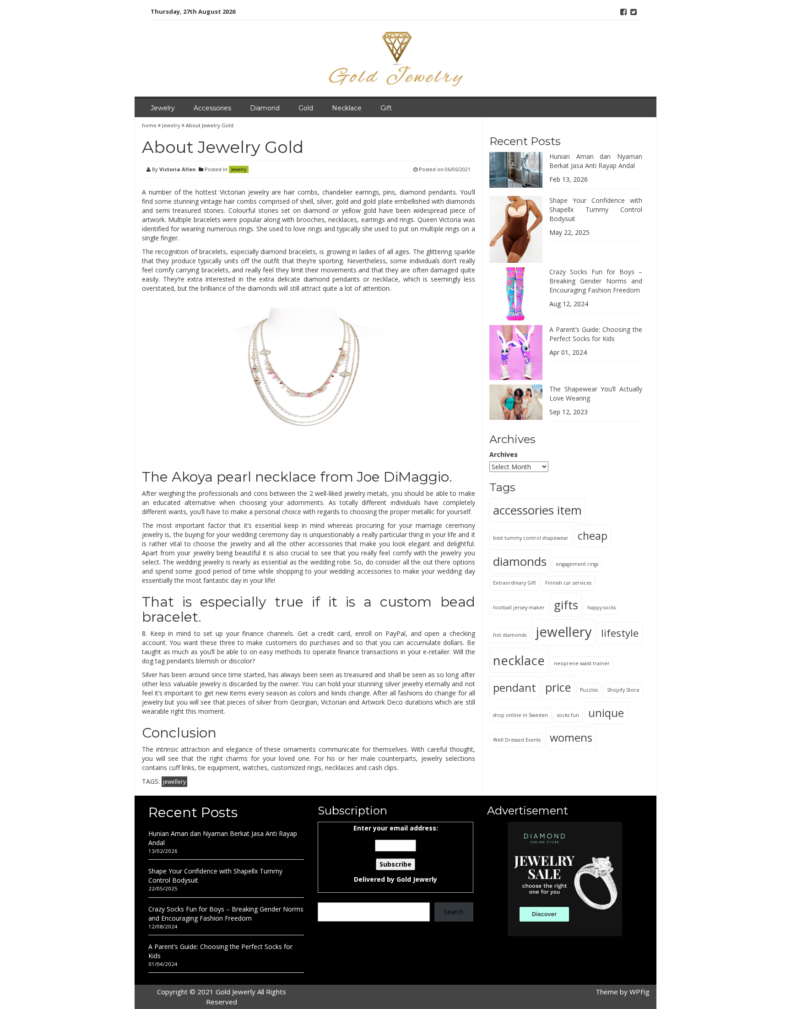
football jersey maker (519, 607)
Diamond (265, 108)
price (558, 687)
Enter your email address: (395, 854)
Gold (305, 108)
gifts (566, 604)
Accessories (212, 108)
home (150, 125)
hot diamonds (509, 635)
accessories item (537, 510)
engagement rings (577, 564)
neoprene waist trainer (582, 663)
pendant (514, 687)
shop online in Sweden (520, 715)
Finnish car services (568, 583)
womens (571, 737)
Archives (503, 454)
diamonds (520, 561)
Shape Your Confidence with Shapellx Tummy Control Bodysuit (595, 209)
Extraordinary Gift (514, 583)
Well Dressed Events (517, 740)
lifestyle (620, 633)
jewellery (174, 782)
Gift (386, 108)
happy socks (601, 607)
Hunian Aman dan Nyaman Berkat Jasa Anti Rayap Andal (595, 161)
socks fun (568, 715)
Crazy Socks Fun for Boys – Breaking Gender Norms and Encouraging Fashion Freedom (595, 280)
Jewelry (163, 108)
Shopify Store (623, 690)
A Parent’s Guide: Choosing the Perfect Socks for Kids (595, 334)
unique (606, 712)
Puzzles (589, 690)
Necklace (347, 108)
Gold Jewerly (416, 879)
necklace (519, 660)
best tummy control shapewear (531, 538)
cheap (592, 535)
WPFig (639, 991)
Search (454, 911)
